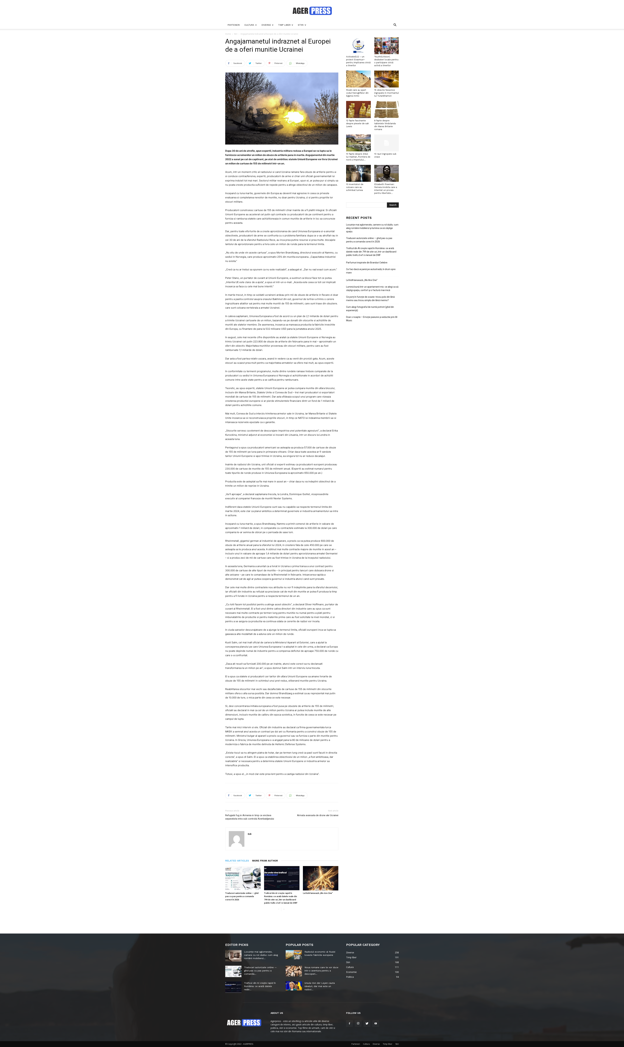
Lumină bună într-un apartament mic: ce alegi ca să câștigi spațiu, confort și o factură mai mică (372, 288)
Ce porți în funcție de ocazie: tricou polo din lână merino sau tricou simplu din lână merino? (370, 299)
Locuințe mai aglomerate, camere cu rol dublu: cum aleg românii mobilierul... (261, 955)
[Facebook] (349, 1023)
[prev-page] (279, 909)
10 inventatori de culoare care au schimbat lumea (354, 187)
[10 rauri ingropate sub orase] (386, 142)
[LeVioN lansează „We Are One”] (320, 878)
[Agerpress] (312, 10)
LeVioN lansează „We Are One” (318, 893)
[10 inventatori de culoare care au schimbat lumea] (358, 173)
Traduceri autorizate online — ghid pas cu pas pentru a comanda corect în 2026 (242, 896)
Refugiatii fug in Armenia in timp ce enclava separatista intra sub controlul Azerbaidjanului (249, 817)
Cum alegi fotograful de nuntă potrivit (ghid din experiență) (370, 309)
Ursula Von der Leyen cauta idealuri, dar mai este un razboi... (320, 986)
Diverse (266, 25)
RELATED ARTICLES (237, 860)
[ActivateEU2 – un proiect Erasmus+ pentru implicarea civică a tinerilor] (358, 45)
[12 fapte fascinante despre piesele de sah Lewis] (358, 109)
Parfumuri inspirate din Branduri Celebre (366, 262)
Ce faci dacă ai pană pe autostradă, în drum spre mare (371, 271)
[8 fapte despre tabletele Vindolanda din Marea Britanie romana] (386, 109)
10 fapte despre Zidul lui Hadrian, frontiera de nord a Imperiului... (358, 157)
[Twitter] (367, 1023)
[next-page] (284, 909)
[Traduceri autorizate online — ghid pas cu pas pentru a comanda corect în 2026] (243, 878)
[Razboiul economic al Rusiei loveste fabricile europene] (294, 954)
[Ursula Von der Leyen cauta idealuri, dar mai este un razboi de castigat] (294, 985)
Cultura (249, 25)
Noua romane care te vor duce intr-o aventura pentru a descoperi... (321, 970)
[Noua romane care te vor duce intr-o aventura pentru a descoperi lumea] (294, 971)
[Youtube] (375, 1023)
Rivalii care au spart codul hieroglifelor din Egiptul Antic (357, 93)
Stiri (301, 25)
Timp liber (284, 25)
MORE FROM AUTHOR (265, 860)
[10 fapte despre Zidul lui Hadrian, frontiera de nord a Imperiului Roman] (358, 142)
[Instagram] (358, 1023)
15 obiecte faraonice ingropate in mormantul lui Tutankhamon (386, 93)
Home (228, 34)
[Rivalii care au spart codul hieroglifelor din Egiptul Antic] (358, 79)
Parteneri (234, 25)
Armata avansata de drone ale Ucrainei (317, 815)
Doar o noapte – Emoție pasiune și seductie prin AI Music (371, 319)
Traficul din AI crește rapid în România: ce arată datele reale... (260, 986)
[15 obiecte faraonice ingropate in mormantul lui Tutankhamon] (386, 79)
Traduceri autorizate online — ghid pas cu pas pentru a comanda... (260, 970)
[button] (395, 25)
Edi (249, 833)
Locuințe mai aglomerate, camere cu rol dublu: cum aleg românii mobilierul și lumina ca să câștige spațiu (372, 228)
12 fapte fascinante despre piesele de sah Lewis (357, 123)
